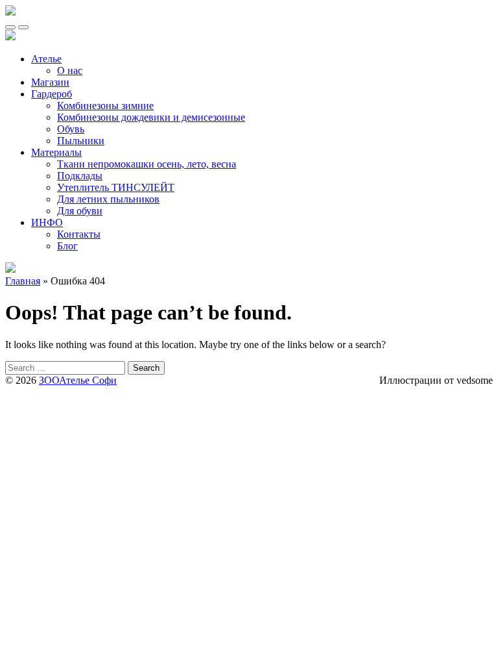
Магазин (50, 82)
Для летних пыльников (108, 199)
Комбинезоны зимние (105, 105)
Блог (67, 245)
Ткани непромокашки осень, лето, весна (146, 163)
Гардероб (51, 93)
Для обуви (79, 210)
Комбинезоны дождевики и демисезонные (151, 117)
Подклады (79, 175)
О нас (69, 70)
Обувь (70, 128)
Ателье (46, 58)
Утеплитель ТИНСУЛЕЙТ (115, 187)
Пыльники (80, 140)
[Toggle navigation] (10, 27)
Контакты (79, 234)
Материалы (56, 152)
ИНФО (47, 222)
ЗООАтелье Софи (78, 380)
